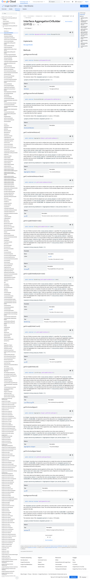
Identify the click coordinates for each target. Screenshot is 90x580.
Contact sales (24, 566)
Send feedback (68, 21)
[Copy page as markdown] (38, 24)
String (26, 269)
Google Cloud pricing (25, 562)
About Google (24, 574)
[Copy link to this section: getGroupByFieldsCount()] (41, 326)
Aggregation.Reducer (29, 172)
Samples (25, 9)
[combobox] (55, 1)
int (25, 216)
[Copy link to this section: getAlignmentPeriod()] (38, 54)
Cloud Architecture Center (61, 566)
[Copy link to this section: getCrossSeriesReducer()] (41, 132)
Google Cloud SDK (10, 6)
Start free (84, 6)
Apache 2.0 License (32, 547)
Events (74, 562)
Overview (4, 9)
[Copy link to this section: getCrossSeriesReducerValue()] (44, 176)
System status (41, 566)
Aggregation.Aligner (29, 446)
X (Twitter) (75, 564)
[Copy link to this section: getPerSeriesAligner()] (38, 407)
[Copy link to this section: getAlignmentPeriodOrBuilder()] (45, 93)
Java (20, 6)
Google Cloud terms (43, 574)
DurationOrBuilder (29, 128)
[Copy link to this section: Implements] (33, 41)
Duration (26, 89)
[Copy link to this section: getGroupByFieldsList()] (39, 367)
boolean (26, 530)
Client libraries (28, 6)
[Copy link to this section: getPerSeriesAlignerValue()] (42, 451)
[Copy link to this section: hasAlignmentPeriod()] (38, 496)
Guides (10, 9)
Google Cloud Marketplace (26, 564)
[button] (9, 18)
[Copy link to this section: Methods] (32, 50)
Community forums (42, 560)
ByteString (27, 321)
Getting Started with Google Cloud (62, 562)
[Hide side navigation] (17, 577)
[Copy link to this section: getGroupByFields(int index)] (42, 221)
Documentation (31, 16)
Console (68, 1)
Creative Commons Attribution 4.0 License (58, 546)
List (25, 402)
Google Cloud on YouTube (78, 566)
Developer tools (39, 16)
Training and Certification (60, 569)
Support (40, 562)
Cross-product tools (38, 1)
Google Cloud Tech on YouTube (79, 569)
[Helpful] (71, 16)
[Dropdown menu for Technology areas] (30, 1)
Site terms (35, 574)
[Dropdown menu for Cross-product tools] (44, 1)
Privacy (29, 574)
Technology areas (24, 1)
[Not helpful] (73, 16)
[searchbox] (9, 13)
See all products (24, 560)
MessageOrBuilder (28, 44)
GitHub (56, 560)
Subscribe (73, 577)
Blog (74, 560)
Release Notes (41, 564)
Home (24, 16)
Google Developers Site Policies (51, 547)
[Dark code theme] (70, 32)
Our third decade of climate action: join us (58, 574)
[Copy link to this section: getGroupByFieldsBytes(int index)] (46, 274)
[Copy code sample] (72, 32)
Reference (17, 9)
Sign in (86, 1)
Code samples (58, 564)
